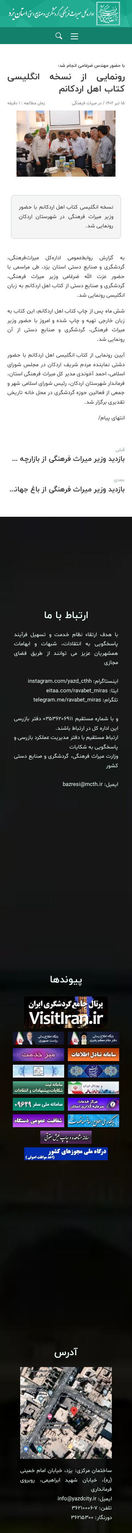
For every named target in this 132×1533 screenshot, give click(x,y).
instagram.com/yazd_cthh (60, 681)
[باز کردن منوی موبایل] (74, 36)
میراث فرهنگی (84, 103)
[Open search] (59, 36)
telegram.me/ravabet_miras (67, 700)
